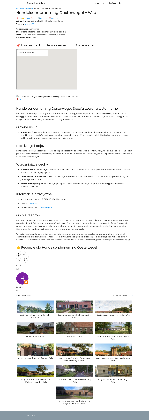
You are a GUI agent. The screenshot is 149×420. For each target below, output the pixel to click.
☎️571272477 (21, 99)
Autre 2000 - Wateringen (122, 295)
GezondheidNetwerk (36, 3)
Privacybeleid (31, 415)
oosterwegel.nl (45, 207)
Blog (121, 3)
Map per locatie (99, 3)
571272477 (29, 24)
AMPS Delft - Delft (24, 295)
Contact (112, 3)
